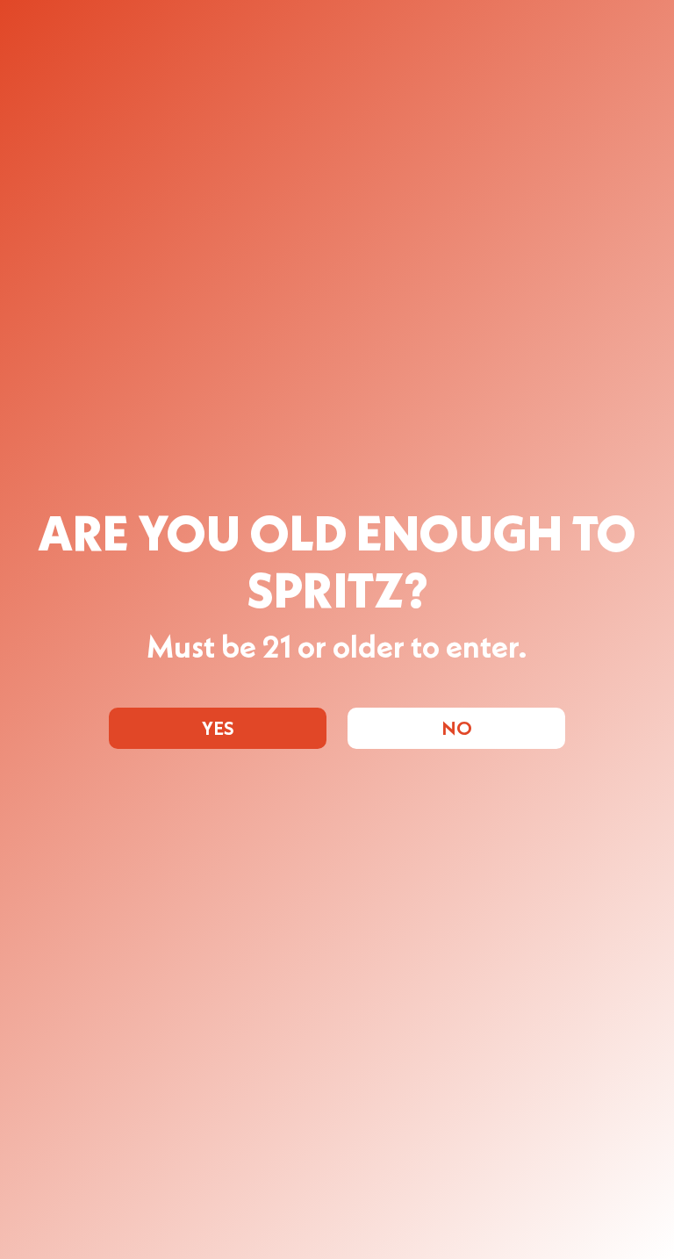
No (456, 729)
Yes (218, 729)
